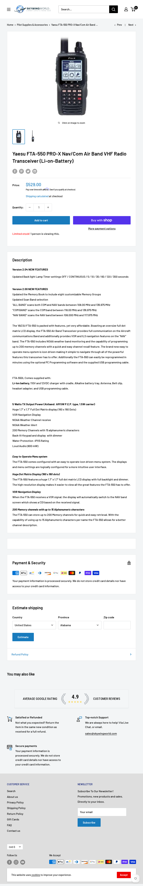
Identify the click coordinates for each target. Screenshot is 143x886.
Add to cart (41, 220)
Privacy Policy (15, 802)
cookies (35, 874)
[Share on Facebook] (14, 171)
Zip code (109, 617)
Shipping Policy (16, 808)
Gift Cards (13, 819)
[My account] (126, 9)
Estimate (23, 637)
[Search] (113, 9)
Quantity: (18, 207)
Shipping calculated (37, 196)
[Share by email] (34, 171)
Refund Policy (20, 654)
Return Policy (15, 813)
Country (17, 617)
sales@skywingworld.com (101, 733)
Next (130, 24)
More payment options (102, 228)
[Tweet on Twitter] (28, 171)
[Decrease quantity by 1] (29, 207)
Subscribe (89, 822)
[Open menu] (8, 9)
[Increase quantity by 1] (48, 207)
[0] (133, 9)
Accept (124, 874)
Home (10, 24)
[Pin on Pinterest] (21, 171)
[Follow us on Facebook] (9, 862)
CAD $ (12, 846)
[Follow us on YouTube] (22, 862)
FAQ (9, 825)
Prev (119, 24)
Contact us (13, 830)
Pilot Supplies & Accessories (32, 24)
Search (11, 791)
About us (12, 796)
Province (63, 617)
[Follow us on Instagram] (16, 862)
